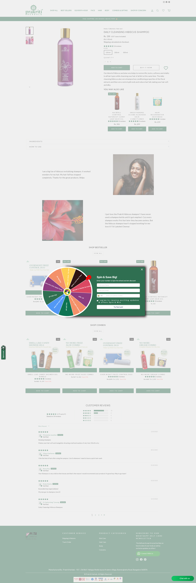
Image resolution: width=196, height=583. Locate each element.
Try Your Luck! (118, 307)
